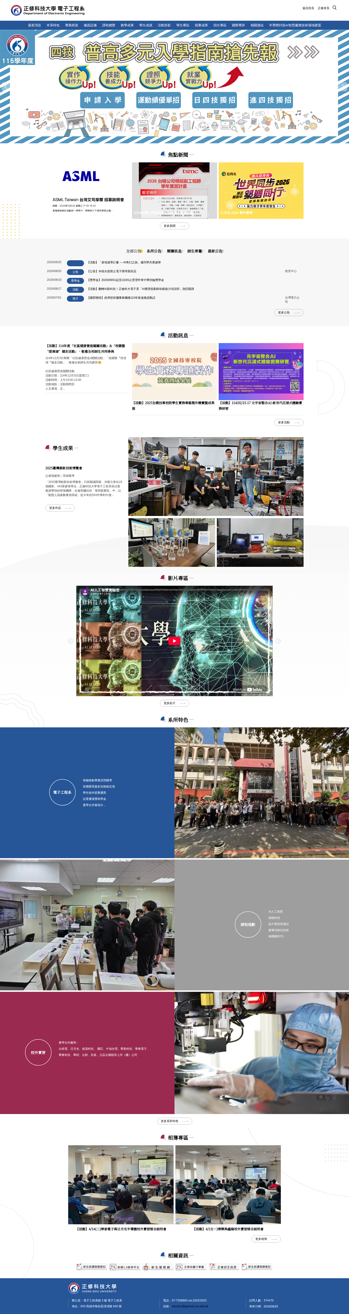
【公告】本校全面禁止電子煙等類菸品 (111, 271)
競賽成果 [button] (201, 25)
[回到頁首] (92, 1288)
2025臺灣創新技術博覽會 (63, 468)
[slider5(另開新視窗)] (224, 1267)
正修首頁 (323, 8)
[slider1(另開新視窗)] (191, 1267)
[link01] (171, 542)
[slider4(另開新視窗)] (158, 1267)
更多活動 (284, 422)
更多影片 (169, 703)
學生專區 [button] (182, 25)
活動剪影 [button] (164, 25)
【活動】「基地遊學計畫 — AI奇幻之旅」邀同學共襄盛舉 (124, 262)
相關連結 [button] (257, 25)
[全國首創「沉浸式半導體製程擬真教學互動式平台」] (174, 86)
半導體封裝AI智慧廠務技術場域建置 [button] (295, 25)
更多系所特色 (169, 1121)
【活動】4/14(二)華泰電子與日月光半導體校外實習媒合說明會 (121, 1229)
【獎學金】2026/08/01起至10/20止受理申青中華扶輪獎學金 (125, 280)
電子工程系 (62, 792)
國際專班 (238, 25)
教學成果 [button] (127, 25)
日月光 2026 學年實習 (236, 212)
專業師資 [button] (71, 25)
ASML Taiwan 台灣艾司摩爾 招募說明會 (77, 212)
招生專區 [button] (219, 25)
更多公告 (284, 312)
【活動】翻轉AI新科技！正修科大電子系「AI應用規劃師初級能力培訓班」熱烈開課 (140, 288)
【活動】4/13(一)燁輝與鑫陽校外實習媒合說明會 (228, 1229)
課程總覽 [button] (108, 25)
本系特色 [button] (53, 25)
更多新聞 (169, 225)
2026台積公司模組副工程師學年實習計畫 (163, 212)
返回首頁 (308, 8)
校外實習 (38, 1052)
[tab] (133, 251)
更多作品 (55, 507)
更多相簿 (261, 1238)
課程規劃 (248, 924)
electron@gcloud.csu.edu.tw (190, 1306)
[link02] (260, 542)
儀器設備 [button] (90, 25)
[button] (335, 8)
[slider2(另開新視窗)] (92, 1267)
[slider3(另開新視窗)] (125, 1267)
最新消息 (34, 25)
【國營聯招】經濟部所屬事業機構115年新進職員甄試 (121, 297)
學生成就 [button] (145, 25)
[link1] (216, 476)
